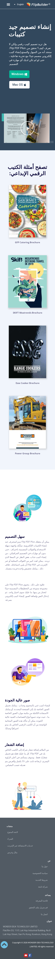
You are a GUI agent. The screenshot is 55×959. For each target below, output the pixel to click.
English (20, 4)
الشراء (10, 839)
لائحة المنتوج (12, 832)
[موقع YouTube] (26, 955)
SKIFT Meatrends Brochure (27, 312)
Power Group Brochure (27, 453)
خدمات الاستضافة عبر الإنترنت (20, 845)
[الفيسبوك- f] (30, 955)
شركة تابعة (43, 887)
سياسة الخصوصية (40, 873)
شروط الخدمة (41, 880)
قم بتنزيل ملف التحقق (38, 907)
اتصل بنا (44, 914)
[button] (8, 4)
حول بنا (45, 866)
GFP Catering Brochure (27, 242)
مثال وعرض (12, 852)
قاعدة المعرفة (42, 901)
